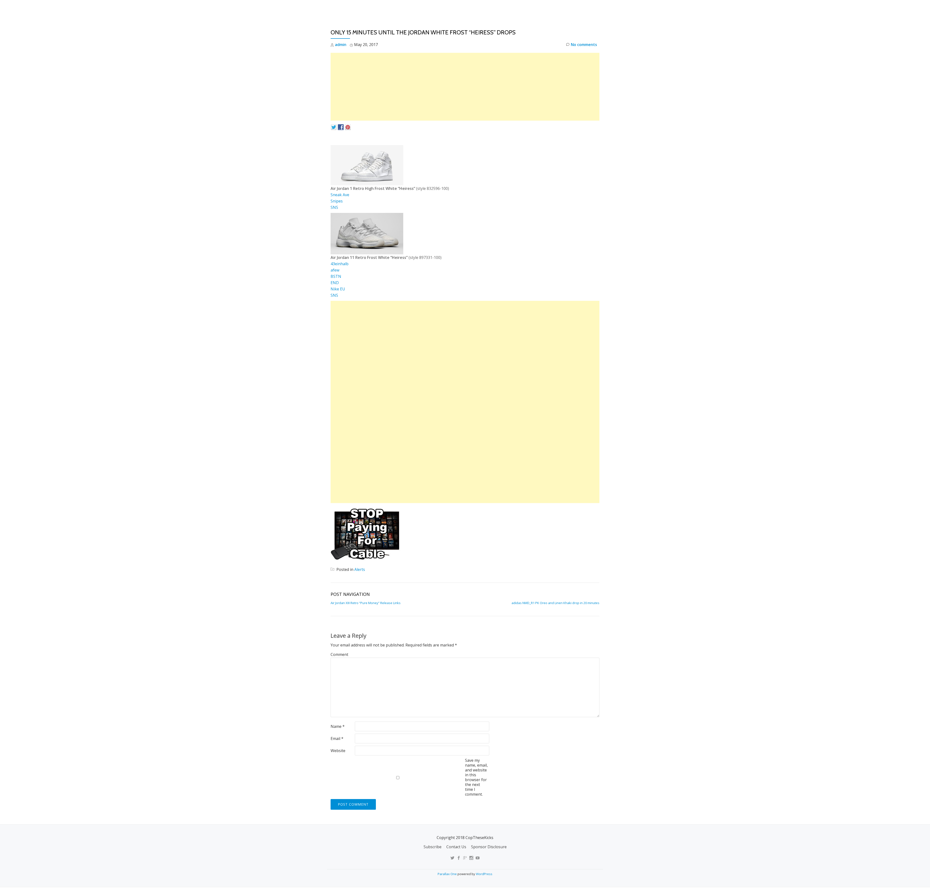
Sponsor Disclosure (489, 846)
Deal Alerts (571, 8)
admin (340, 44)
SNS (334, 207)
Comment (339, 654)
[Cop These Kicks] (378, 8)
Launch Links (514, 8)
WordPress (484, 874)
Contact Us (456, 846)
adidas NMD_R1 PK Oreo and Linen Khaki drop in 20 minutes (555, 603)
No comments (584, 44)
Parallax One (447, 874)
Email (337, 738)
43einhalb (340, 263)
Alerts (359, 569)
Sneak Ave (340, 194)
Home (488, 8)
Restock (543, 8)
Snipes (337, 201)
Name (338, 726)
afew (335, 270)
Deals (596, 8)
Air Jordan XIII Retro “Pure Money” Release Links (366, 603)
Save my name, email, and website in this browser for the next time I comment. (476, 777)
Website (338, 750)
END (335, 282)
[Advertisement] (465, 87)
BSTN (336, 276)
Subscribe (433, 846)
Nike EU (338, 289)
